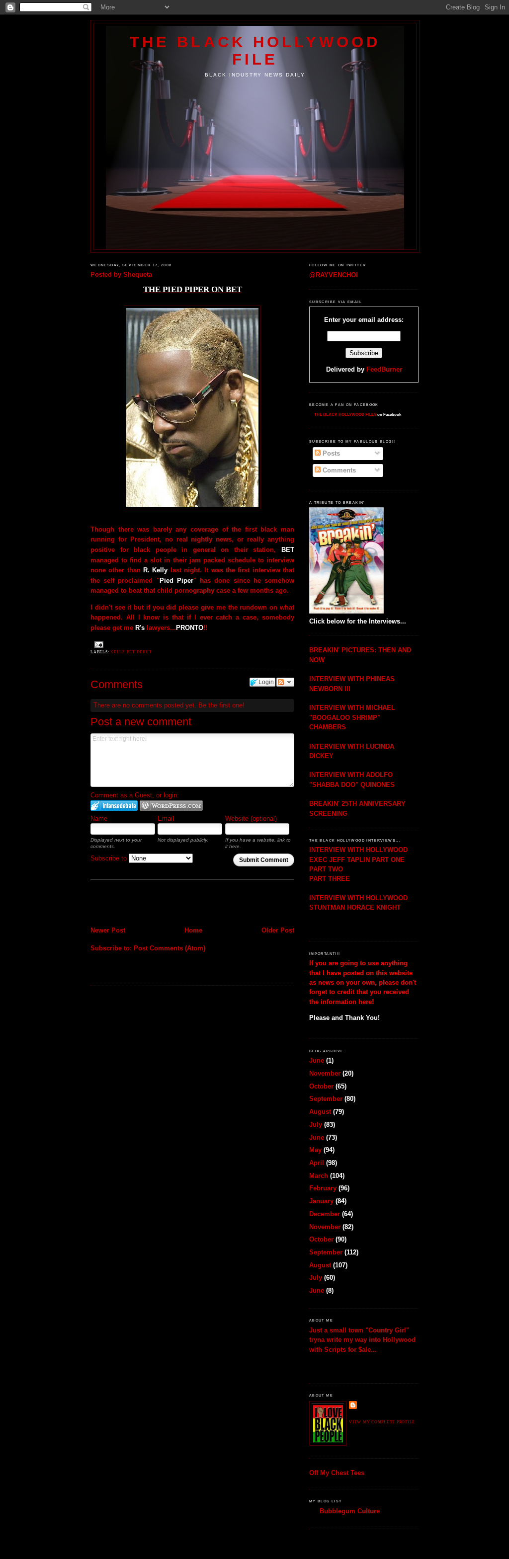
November (324, 1073)
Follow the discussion (285, 682)
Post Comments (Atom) (169, 948)
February (323, 1188)
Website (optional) (251, 818)
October (321, 1086)
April (316, 1163)
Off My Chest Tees (336, 1473)
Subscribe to (109, 858)
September (325, 1098)
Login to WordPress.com (171, 805)
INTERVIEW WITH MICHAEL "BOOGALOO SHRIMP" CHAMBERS (352, 717)
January (321, 1201)
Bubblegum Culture (350, 1511)
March (318, 1175)
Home (193, 930)
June (316, 1060)
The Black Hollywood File (255, 50)
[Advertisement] (148, 904)
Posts (330, 453)
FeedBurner (384, 369)
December (324, 1214)
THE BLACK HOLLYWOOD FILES (345, 414)
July (315, 1124)
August (320, 1111)
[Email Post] (97, 644)
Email (166, 818)
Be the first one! (221, 705)
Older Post (277, 930)
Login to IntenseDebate (114, 805)
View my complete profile (382, 1422)
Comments (338, 470)
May (315, 1150)
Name (98, 818)
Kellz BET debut (131, 652)
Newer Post (107, 930)
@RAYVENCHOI (333, 275)
